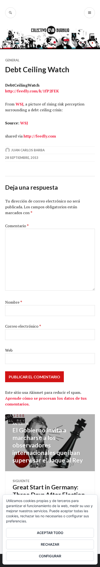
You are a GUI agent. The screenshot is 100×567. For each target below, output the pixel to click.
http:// (11, 91)
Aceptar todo (50, 533)
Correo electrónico (23, 326)
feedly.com (27, 91)
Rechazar (50, 544)
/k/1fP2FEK (48, 91)
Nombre (13, 302)
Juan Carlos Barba (28, 150)
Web (9, 350)
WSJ (19, 104)
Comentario (17, 225)
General (12, 60)
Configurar (50, 556)
